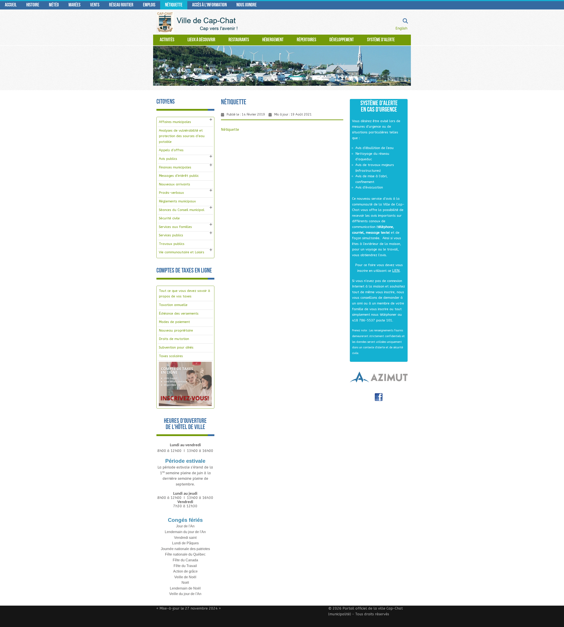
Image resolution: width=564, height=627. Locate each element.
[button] (211, 119)
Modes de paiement (174, 322)
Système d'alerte (381, 40)
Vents (94, 5)
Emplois (149, 5)
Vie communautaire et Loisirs (181, 252)
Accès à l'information (209, 5)
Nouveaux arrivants (174, 184)
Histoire (32, 5)
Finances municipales (175, 167)
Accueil (11, 5)
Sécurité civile (169, 218)
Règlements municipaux (177, 201)
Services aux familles (175, 227)
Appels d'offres (171, 150)
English (401, 28)
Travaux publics (171, 244)
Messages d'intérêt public (179, 176)
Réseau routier (121, 5)
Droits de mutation (174, 339)
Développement (341, 40)
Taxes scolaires (171, 356)
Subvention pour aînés (176, 347)
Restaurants (238, 40)
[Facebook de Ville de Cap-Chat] (379, 399)
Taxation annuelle (173, 305)
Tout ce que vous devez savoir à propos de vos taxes (184, 294)
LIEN (396, 271)
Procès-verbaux (171, 193)
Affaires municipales (175, 122)
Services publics (171, 235)
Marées (74, 5)
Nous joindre (246, 5)
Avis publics (168, 159)
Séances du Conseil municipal (181, 210)
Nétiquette (173, 5)
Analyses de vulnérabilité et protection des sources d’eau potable (182, 136)
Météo (54, 5)
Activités (167, 40)
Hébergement (273, 40)
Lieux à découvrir (201, 40)
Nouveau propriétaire (176, 330)
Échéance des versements (179, 313)
